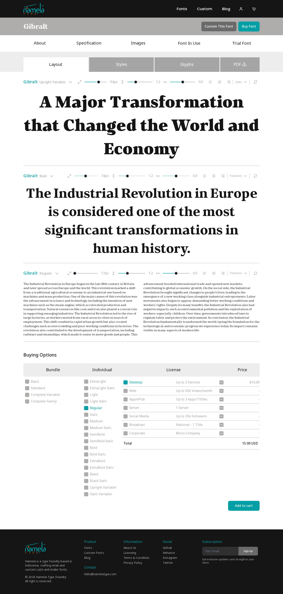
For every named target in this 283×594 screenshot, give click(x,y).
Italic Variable (101, 494)
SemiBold (97, 434)
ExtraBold (97, 461)
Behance (169, 553)
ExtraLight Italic (102, 388)
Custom (204, 8)
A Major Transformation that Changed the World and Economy (141, 125)
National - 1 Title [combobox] (189, 424)
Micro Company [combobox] (188, 433)
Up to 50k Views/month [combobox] (194, 390)
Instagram (170, 558)
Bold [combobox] (43, 176)
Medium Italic (100, 427)
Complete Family (44, 401)
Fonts (182, 8)
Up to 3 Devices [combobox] (188, 382)
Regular (96, 408)
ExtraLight (98, 381)
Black (94, 474)
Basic (35, 381)
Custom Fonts (94, 553)
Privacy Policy (132, 563)
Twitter (168, 563)
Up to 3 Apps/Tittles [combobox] (191, 399)
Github (167, 548)
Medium (96, 421)
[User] (241, 8)
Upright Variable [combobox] (52, 82)
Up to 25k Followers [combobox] (191, 416)
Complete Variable (45, 394)
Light (94, 394)
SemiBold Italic (101, 441)
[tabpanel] (141, 212)
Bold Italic (98, 454)
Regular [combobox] (45, 273)
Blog (226, 8)
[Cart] (254, 8)
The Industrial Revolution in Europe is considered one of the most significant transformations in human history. (141, 221)
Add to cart (244, 505)
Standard (38, 388)
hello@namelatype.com (100, 574)
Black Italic (98, 480)
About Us (129, 548)
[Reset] (255, 82)
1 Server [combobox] (182, 407)
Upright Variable (103, 487)
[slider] (99, 82)
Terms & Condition (136, 558)
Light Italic (98, 401)
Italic (94, 414)
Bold (93, 447)
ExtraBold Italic (102, 467)
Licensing (129, 553)
